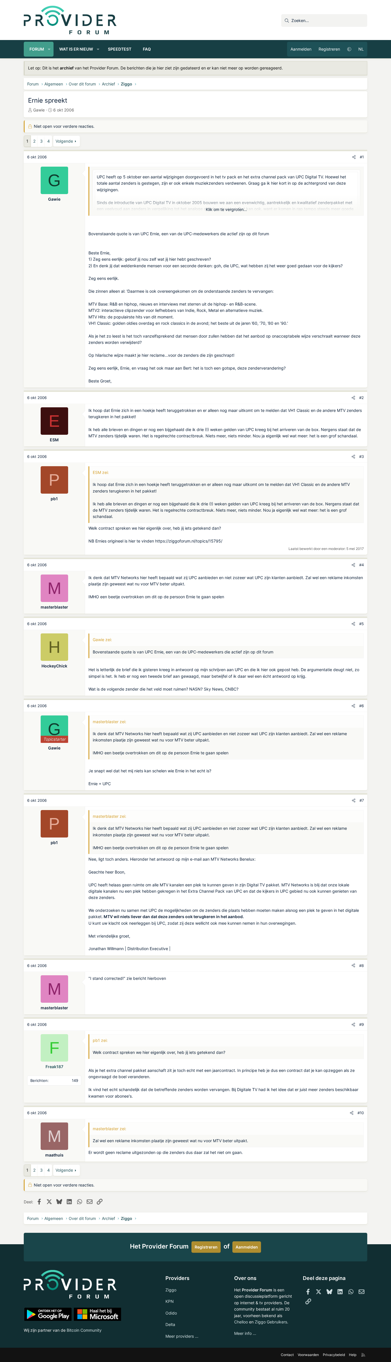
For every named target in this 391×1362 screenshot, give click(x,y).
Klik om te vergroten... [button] (226, 209)
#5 (361, 623)
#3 (361, 456)
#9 (361, 1024)
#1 (362, 157)
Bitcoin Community (84, 1330)
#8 (361, 965)
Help (352, 1355)
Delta (170, 1324)
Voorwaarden (308, 1355)
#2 (361, 397)
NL (361, 49)
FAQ (147, 49)
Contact (287, 1355)
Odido (171, 1313)
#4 (361, 565)
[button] (49, 49)
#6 (361, 705)
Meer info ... (245, 1333)
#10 (361, 1112)
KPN (169, 1301)
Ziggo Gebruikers (271, 1321)
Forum (36, 49)
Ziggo (170, 1289)
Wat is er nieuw (76, 49)
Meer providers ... (181, 1336)
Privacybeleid (334, 1355)
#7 (362, 800)
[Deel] (354, 157)
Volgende (64, 141)
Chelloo (241, 1321)
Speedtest (119, 49)
